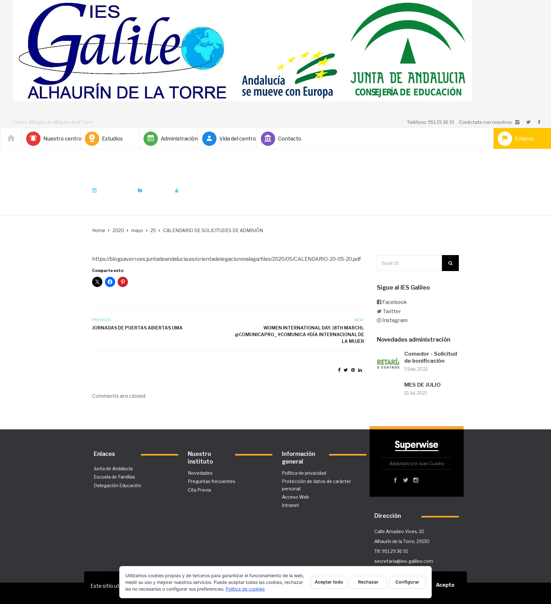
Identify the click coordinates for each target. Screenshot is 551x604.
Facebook (394, 302)
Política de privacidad (304, 473)
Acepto (445, 585)
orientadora (198, 190)
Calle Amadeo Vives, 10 (399, 531)
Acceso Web (295, 497)
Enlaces (524, 139)
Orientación (156, 190)
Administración (177, 139)
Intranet (290, 505)
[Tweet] (346, 370)
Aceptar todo (329, 582)
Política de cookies (245, 589)
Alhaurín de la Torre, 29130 (402, 541)
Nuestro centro (59, 139)
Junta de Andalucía (113, 468)
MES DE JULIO (422, 384)
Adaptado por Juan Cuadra (416, 463)
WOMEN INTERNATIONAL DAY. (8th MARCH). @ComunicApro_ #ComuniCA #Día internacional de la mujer (299, 334)
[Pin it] (353, 370)
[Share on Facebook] (339, 370)
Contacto (289, 139)
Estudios (112, 139)
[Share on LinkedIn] (360, 370)
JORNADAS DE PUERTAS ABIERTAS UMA (137, 327)
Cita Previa (199, 490)
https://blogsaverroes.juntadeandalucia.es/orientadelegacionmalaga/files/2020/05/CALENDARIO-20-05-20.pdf (226, 259)
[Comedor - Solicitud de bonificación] (388, 362)
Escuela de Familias (114, 476)
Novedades (200, 473)
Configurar (407, 582)
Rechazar (368, 582)
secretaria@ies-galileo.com (403, 561)
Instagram (395, 320)
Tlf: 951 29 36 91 (391, 551)
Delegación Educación (117, 485)
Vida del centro (235, 139)
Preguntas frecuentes (211, 481)
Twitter (392, 311)
